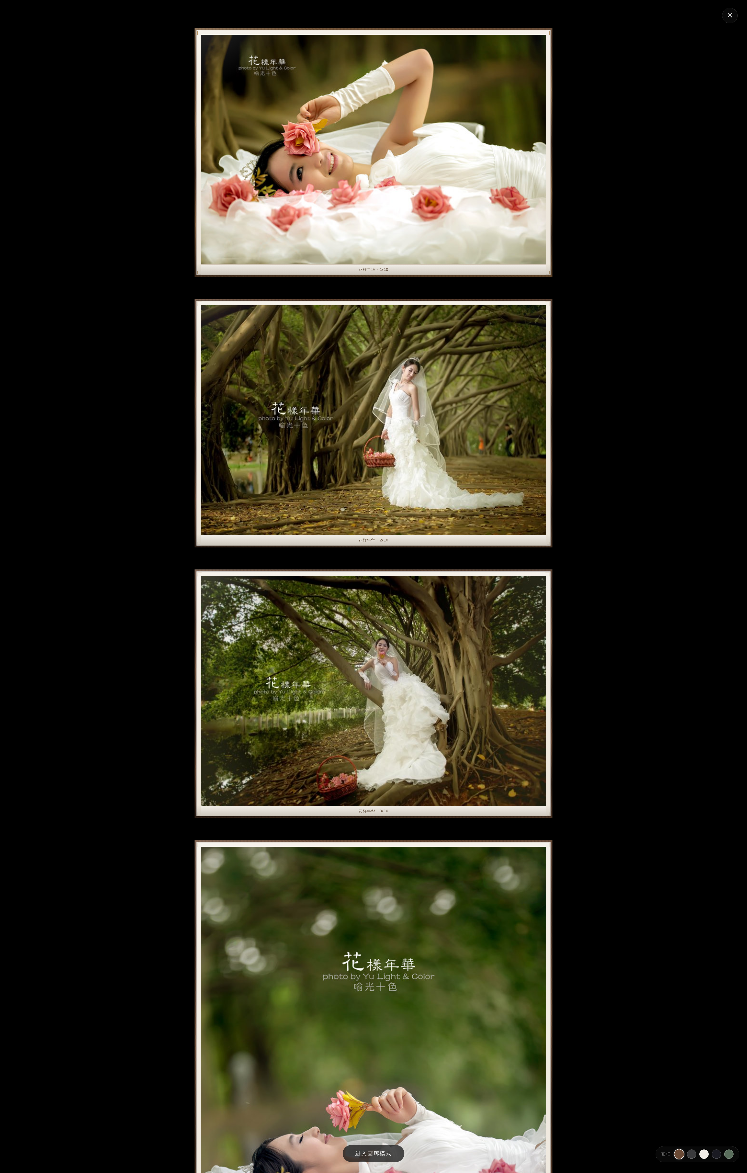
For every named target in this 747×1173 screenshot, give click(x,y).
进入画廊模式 (373, 1153)
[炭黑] (691, 1154)
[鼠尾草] (729, 1154)
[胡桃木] (679, 1154)
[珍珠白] (704, 1154)
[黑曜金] (716, 1154)
